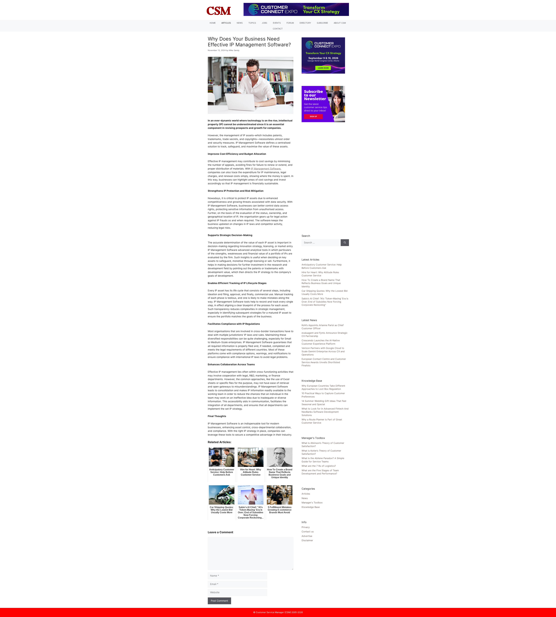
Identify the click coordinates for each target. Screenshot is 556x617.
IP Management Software (266, 168)
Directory (305, 23)
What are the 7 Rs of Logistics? (319, 465)
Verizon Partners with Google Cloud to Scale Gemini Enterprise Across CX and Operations (323, 351)
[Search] (345, 242)
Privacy (306, 527)
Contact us (308, 531)
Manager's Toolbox (312, 502)
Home (213, 23)
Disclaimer (307, 540)
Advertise (307, 536)
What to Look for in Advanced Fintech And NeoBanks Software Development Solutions (325, 412)
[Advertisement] (323, 177)
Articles (226, 23)
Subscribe (322, 23)
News (240, 23)
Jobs (264, 23)
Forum (290, 23)
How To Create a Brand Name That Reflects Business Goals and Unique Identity (321, 283)
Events (277, 23)
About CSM (340, 23)
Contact (278, 28)
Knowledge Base (311, 507)
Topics (252, 23)
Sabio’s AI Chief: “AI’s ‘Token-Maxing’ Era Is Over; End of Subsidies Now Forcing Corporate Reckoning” (325, 301)
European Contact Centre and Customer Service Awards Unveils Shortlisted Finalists (324, 362)
